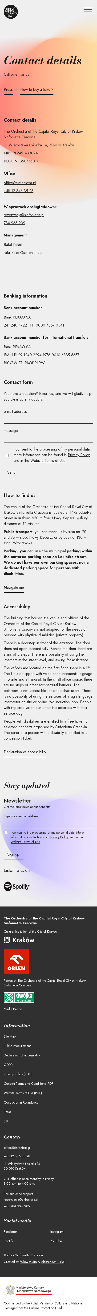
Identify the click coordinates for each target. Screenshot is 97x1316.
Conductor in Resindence (21, 1102)
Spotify (8, 1241)
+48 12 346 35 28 (18, 191)
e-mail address (15, 411)
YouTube (56, 1241)
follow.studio (28, 1261)
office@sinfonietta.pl (20, 183)
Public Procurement (17, 1045)
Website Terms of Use (47, 460)
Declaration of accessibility (22, 1055)
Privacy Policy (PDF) (18, 1074)
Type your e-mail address (21, 816)
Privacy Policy (79, 455)
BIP (6, 1121)
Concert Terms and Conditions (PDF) (29, 1083)
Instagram (57, 1231)
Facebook (10, 1231)
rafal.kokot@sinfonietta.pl (23, 252)
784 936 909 (14, 223)
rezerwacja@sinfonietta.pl (24, 215)
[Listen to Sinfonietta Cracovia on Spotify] (20, 886)
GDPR (8, 1064)
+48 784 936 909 (17, 1206)
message (11, 430)
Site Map (10, 1036)
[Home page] (11, 12)
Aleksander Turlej (53, 1261)
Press (7, 1111)
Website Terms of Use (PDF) (23, 1093)
